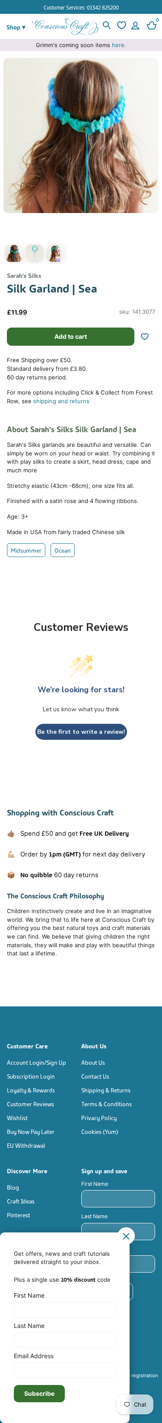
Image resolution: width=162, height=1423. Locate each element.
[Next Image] (150, 162)
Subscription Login (31, 1075)
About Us (93, 1061)
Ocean (62, 549)
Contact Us (95, 1075)
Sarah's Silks (24, 275)
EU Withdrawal (26, 1144)
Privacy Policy (99, 1117)
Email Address (34, 1355)
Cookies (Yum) (99, 1131)
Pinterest (18, 1214)
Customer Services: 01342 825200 (81, 7)
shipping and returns (61, 401)
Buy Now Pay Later (30, 1131)
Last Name (94, 1216)
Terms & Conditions (106, 1103)
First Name (94, 1184)
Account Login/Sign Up (36, 1061)
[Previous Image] (12, 162)
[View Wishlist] (121, 26)
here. (119, 44)
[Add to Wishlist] (148, 337)
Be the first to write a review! (81, 732)
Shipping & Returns (105, 1089)
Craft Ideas (21, 1200)
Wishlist (17, 1117)
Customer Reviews (30, 1103)
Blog (13, 1186)
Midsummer (26, 549)
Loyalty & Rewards (31, 1089)
